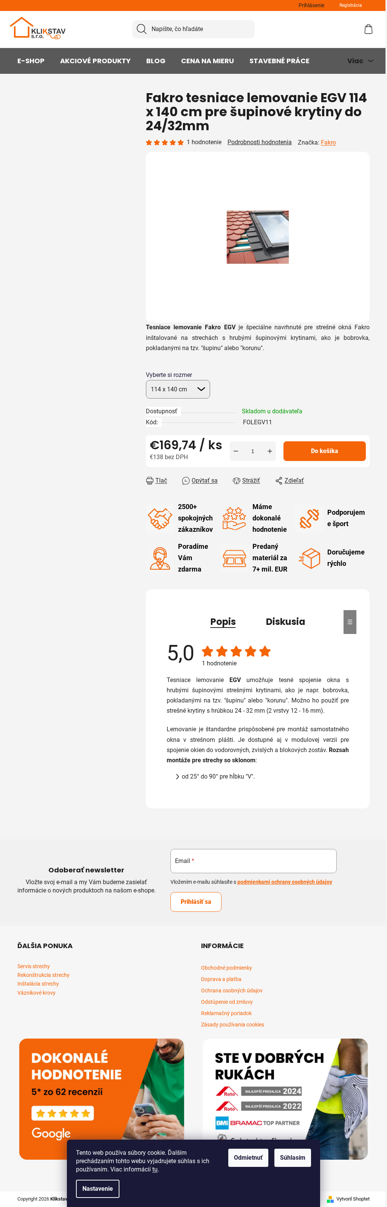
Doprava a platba (221, 979)
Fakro (328, 142)
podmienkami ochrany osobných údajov (284, 882)
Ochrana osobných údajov (232, 990)
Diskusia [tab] (285, 621)
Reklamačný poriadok (226, 1013)
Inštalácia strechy (38, 984)
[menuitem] (31, 61)
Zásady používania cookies (232, 1025)
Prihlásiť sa (196, 901)
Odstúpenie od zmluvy (227, 1002)
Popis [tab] (223, 621)
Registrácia (350, 5)
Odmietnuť (248, 1157)
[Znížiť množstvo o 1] (235, 451)
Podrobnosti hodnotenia (260, 142)
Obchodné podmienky (226, 968)
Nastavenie (97, 1188)
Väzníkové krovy (36, 993)
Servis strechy (33, 966)
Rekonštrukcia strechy (43, 975)
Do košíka (324, 451)
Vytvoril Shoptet (353, 1199)
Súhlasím (292, 1157)
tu (155, 1169)
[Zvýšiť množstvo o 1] (270, 451)
